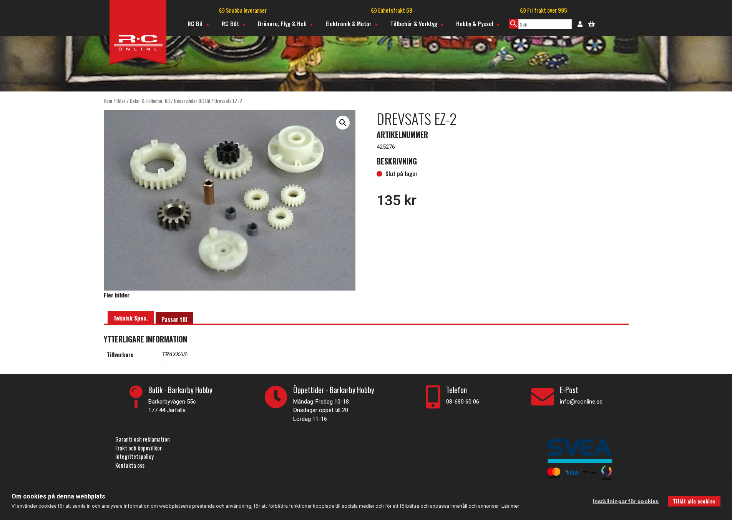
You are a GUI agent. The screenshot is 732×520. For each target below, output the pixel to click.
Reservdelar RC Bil (192, 101)
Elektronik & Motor (348, 23)
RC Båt (230, 23)
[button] (343, 123)
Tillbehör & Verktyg (413, 23)
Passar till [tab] (174, 319)
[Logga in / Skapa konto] (580, 23)
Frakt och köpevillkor (138, 448)
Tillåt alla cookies (694, 501)
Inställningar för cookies (626, 501)
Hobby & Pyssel (474, 23)
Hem (108, 101)
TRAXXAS (173, 354)
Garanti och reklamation (142, 439)
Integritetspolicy (134, 456)
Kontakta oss (129, 465)
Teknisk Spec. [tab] (130, 318)
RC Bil (195, 23)
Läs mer (510, 506)
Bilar (121, 101)
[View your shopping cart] (591, 23)
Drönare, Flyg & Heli (282, 23)
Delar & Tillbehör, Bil (150, 101)
